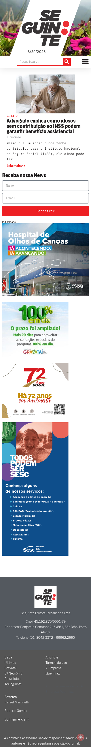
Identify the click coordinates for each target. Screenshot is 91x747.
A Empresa (54, 668)
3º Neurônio (13, 673)
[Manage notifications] (80, 737)
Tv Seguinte (13, 684)
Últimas (10, 663)
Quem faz (53, 673)
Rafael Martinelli (16, 702)
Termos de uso (56, 663)
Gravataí (10, 668)
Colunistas (12, 679)
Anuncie (52, 657)
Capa (8, 657)
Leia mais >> (16, 166)
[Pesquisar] (67, 61)
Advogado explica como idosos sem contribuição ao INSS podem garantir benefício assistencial (44, 126)
